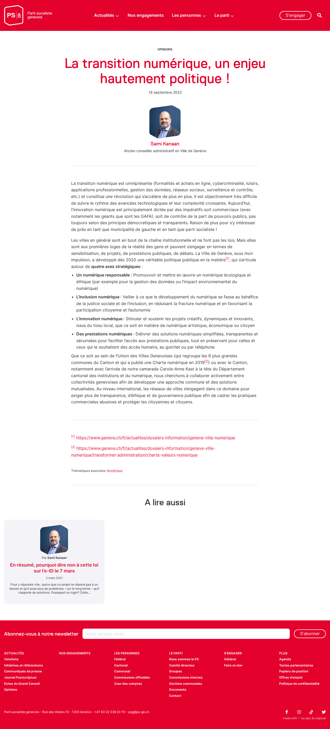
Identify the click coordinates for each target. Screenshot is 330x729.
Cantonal (121, 665)
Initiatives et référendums (23, 665)
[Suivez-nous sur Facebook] (287, 712)
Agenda (285, 659)
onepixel (320, 718)
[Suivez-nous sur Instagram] (299, 712)
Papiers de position (293, 671)
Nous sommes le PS (184, 659)
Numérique (114, 471)
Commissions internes (186, 677)
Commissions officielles (132, 677)
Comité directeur (182, 665)
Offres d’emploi (290, 677)
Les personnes (186, 15)
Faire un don (233, 665)
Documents (177, 689)
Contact (175, 696)
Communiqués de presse (23, 671)
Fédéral (120, 659)
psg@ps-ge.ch (138, 712)
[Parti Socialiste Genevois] (28, 15)
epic (308, 718)
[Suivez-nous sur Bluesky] (324, 712)
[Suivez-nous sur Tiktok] (311, 712)
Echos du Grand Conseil (22, 683)
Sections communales (185, 683)
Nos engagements (146, 15)
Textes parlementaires (296, 665)
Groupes (175, 671)
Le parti (221, 15)
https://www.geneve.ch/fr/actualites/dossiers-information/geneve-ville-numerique (155, 437)
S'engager (295, 15)
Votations (11, 659)
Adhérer (230, 659)
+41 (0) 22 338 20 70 (109, 712)
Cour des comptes (128, 683)
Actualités (104, 15)
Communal (122, 671)
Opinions (165, 49)
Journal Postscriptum (20, 677)
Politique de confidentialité (299, 683)
